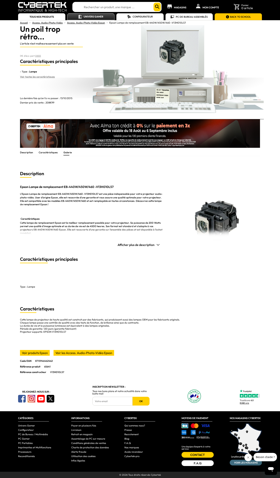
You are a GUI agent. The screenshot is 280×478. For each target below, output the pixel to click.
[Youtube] (41, 398)
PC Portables (25, 443)
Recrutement (131, 434)
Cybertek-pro (131, 456)
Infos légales (78, 460)
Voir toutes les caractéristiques (37, 76)
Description (26, 152)
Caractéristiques (48, 152)
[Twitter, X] (50, 398)
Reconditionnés (26, 456)
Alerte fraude (78, 451)
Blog (126, 438)
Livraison (76, 429)
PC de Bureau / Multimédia (33, 434)
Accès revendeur (133, 451)
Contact (197, 455)
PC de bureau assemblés (192, 16)
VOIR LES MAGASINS (246, 462)
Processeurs (24, 451)
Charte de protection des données (90, 447)
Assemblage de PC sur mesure (88, 438)
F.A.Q (127, 443)
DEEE (38, 55)
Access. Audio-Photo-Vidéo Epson (86, 22)
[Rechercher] (157, 7)
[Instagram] (31, 398)
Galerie (67, 152)
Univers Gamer (93, 16)
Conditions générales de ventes (88, 443)
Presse (128, 429)
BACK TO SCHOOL (240, 16)
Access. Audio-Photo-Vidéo (47, 22)
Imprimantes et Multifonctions (34, 447)
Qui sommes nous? (134, 425)
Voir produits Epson (35, 353)
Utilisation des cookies (83, 456)
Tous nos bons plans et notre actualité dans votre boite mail (119, 392)
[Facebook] (22, 398)
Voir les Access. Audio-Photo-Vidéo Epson (83, 353)
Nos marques (131, 447)
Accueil (24, 22)
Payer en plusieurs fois (83, 425)
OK (141, 401)
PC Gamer (24, 438)
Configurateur (143, 16)
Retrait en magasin (82, 434)
